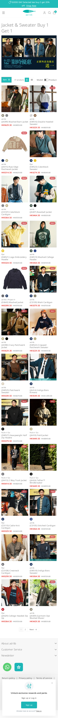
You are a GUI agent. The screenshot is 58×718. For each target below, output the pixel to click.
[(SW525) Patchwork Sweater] (14, 367)
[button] (3, 13)
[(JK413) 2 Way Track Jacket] (14, 457)
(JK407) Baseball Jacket (41, 212)
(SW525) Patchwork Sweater (10, 391)
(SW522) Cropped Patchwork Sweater (39, 346)
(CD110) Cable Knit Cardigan (10, 526)
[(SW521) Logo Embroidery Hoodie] (14, 234)
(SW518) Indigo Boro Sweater (40, 572)
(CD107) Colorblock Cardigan (10, 213)
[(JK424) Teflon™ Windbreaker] (43, 457)
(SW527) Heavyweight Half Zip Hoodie (14, 436)
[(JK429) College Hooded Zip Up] (14, 592)
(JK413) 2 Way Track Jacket (14, 480)
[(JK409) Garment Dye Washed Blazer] (43, 592)
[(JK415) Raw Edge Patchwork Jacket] (14, 143)
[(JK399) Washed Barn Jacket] (14, 98)
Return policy (8, 678)
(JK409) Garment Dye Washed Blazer (40, 617)
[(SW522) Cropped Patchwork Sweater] (43, 322)
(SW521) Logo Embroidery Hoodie (13, 258)
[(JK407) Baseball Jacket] (43, 189)
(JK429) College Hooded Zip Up (14, 617)
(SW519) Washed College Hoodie (42, 258)
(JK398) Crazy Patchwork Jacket (13, 346)
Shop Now (31, 5)
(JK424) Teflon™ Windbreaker (37, 481)
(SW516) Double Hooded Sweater (41, 123)
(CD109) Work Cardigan (41, 302)
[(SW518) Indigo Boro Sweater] (43, 547)
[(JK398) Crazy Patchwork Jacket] (14, 322)
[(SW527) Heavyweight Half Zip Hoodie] (14, 412)
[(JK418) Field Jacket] (43, 412)
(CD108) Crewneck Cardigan (10, 572)
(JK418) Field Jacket (39, 435)
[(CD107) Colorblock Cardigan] (14, 189)
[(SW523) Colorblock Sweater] (43, 143)
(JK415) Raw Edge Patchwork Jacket (9, 168)
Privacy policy (25, 678)
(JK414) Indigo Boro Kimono (39, 391)
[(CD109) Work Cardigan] (43, 279)
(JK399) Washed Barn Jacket (14, 122)
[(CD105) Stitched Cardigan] (43, 502)
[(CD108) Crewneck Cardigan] (14, 547)
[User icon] (44, 12)
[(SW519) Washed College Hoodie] (43, 234)
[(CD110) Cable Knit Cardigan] (14, 502)
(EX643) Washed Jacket (12, 302)
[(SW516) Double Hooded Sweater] (43, 98)
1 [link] (21, 629)
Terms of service (44, 678)
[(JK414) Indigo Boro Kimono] (43, 367)
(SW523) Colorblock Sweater (39, 168)
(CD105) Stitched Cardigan (43, 525)
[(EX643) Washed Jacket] (14, 279)
